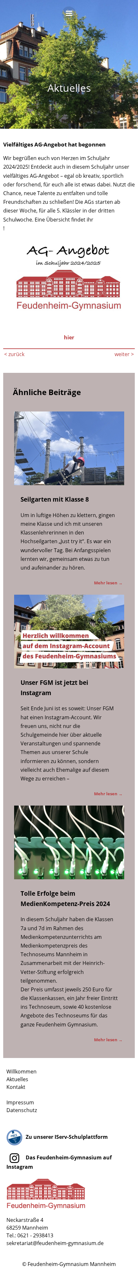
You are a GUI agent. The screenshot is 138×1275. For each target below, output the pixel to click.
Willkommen (21, 1071)
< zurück (14, 354)
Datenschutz (21, 1110)
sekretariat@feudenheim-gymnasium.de (55, 1243)
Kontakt (15, 1087)
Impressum (20, 1102)
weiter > (124, 354)
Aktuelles (17, 1079)
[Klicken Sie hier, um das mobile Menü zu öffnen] (69, 15)
